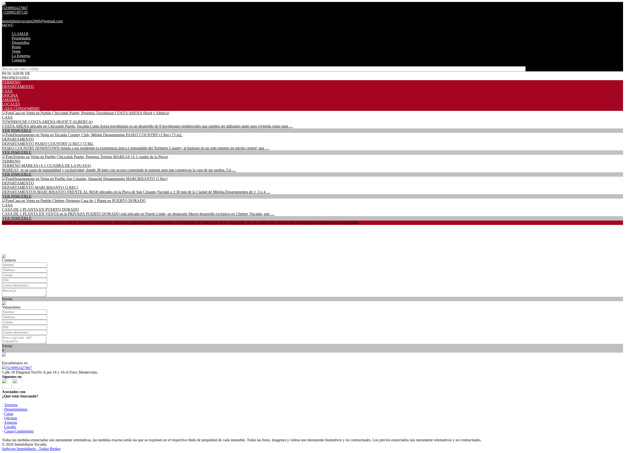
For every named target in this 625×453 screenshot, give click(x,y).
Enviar (7, 299)
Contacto (19, 60)
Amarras (10, 422)
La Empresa (21, 56)
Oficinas (10, 418)
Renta (16, 47)
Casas (8, 414)
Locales (10, 427)
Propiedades (21, 38)
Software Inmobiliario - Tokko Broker (31, 449)
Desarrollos (20, 42)
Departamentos (15, 409)
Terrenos (11, 405)
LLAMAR (20, 34)
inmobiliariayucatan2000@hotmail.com (32, 21)
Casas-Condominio (19, 431)
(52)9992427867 (19, 368)
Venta (16, 51)
